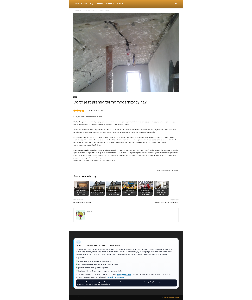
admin (78, 106)
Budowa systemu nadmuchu (82, 202)
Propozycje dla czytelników (171, 297)
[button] (176, 4)
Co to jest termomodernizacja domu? (166, 202)
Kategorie (99, 4)
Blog (84, 10)
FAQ (91, 4)
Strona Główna (81, 4)
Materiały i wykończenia (115, 277)
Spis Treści (110, 4)
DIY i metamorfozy (124, 274)
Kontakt (120, 4)
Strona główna (77, 10)
